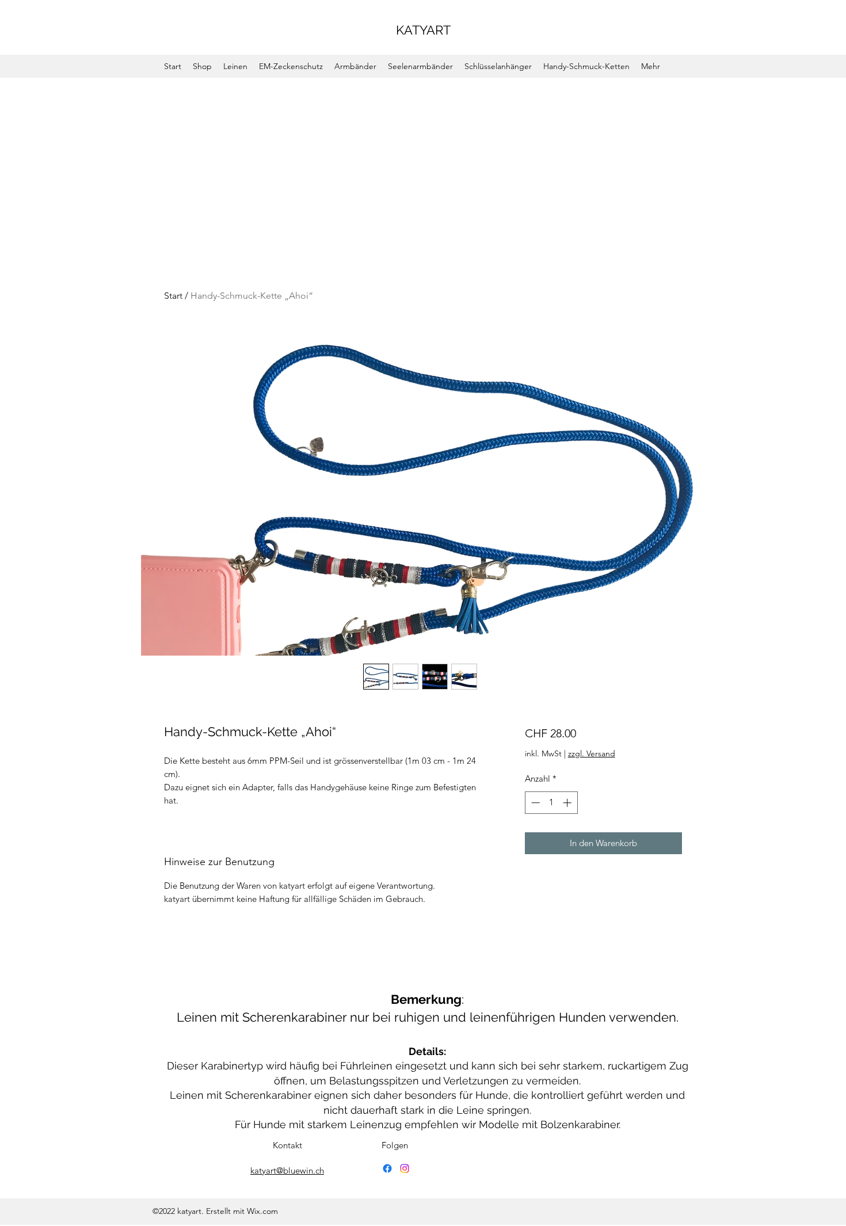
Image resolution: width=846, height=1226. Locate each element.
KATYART (423, 29)
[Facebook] (387, 1168)
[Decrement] (534, 802)
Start (173, 295)
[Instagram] (404, 1168)
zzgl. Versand (591, 753)
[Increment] (568, 802)
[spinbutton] (551, 802)
